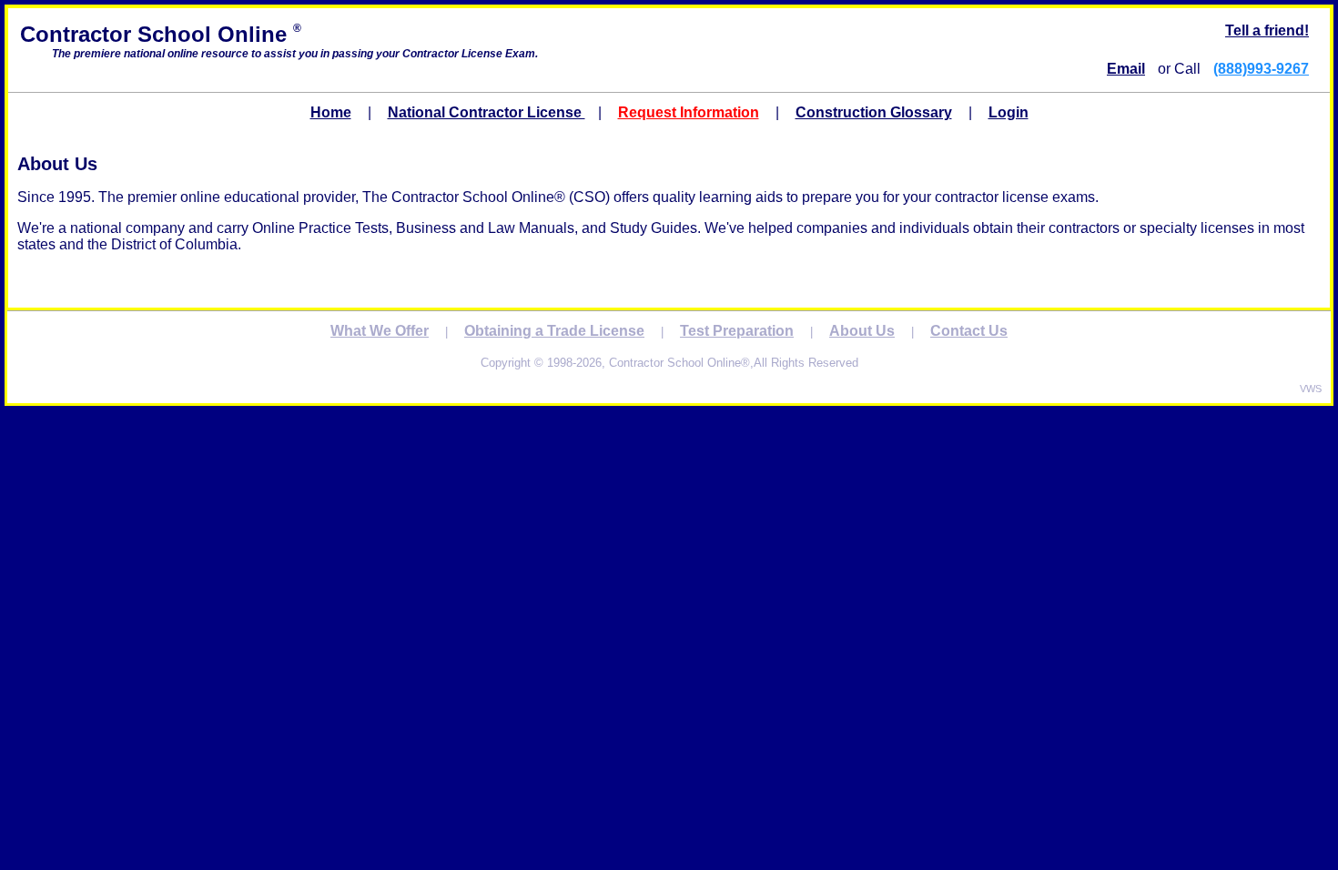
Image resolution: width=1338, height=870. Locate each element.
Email (1126, 68)
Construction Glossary (874, 112)
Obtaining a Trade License (554, 331)
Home (330, 112)
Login (1008, 112)
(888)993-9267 (1261, 68)
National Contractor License (486, 112)
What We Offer (379, 331)
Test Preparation (737, 331)
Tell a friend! (1267, 30)
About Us (862, 331)
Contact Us (969, 331)
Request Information (688, 112)
